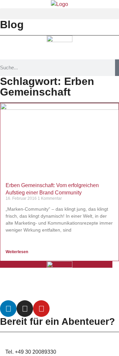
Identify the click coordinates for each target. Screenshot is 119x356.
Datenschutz (40, 292)
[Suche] (117, 67)
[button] (59, 13)
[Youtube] (41, 308)
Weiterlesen (17, 251)
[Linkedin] (8, 308)
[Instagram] (25, 308)
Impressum (81, 292)
